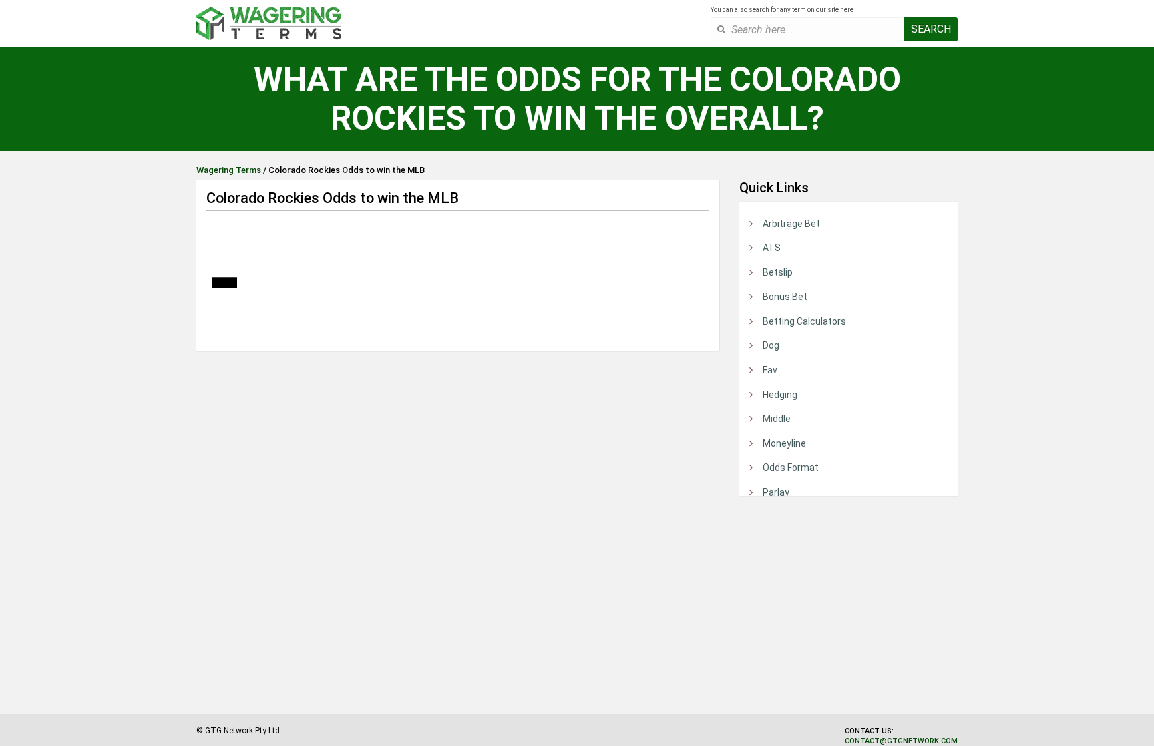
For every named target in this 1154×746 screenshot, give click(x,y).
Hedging (780, 394)
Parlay (776, 492)
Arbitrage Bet (791, 223)
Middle (777, 418)
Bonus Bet (785, 296)
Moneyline (784, 443)
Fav (770, 370)
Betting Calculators (804, 321)
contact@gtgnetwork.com (901, 741)
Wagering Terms (228, 170)
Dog (771, 345)
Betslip (778, 272)
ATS (772, 247)
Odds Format (791, 467)
